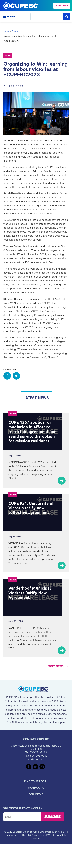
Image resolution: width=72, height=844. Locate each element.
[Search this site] (46, 16)
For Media (36, 794)
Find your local (36, 781)
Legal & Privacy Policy (34, 835)
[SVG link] (28, 766)
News (15, 31)
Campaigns (36, 788)
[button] (7, 376)
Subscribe (52, 816)
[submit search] (66, 16)
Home (6, 31)
